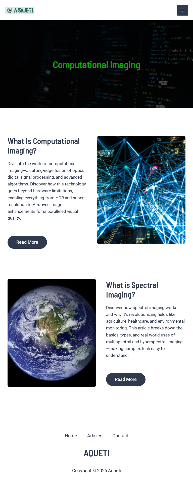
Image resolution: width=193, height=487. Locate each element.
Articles (94, 435)
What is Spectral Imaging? (132, 289)
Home (71, 435)
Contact (120, 435)
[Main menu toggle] (182, 10)
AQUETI (96, 452)
